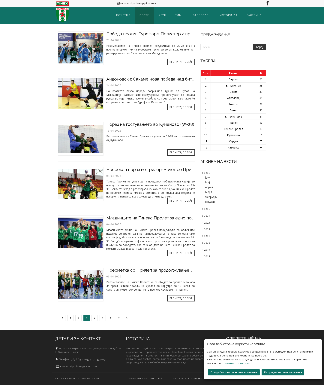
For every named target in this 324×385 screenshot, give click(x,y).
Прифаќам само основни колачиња (233, 372)
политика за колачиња (238, 363)
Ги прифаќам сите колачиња (283, 372)
